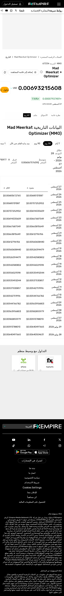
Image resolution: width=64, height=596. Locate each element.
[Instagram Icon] (55, 445)
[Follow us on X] (16, 10)
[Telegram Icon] (39, 445)
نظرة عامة (55, 115)
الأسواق (44, 115)
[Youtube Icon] (8, 440)
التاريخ (26, 115)
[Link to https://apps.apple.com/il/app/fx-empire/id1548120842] (41, 452)
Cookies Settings (32, 487)
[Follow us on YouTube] (6, 10)
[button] (59, 4)
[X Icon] (55, 440)
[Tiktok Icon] (8, 445)
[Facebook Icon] (39, 440)
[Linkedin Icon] (24, 440)
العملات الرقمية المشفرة (51, 57)
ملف (35, 115)
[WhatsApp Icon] (24, 445)
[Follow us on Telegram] (2, 10)
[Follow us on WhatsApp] (11, 10)
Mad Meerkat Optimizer (25, 57)
